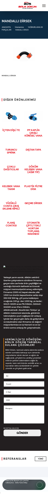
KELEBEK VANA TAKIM (11, 188)
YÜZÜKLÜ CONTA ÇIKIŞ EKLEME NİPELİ (11, 205)
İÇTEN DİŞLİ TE (11, 130)
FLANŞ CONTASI (11, 224)
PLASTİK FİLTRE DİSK (33, 188)
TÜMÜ (40, 459)
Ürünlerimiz (19, 27)
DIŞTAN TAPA (33, 149)
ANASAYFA (6, 27)
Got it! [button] (39, 483)
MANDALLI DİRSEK (22, 30)
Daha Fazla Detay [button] (21, 482)
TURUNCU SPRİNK (11, 151)
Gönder (22, 433)
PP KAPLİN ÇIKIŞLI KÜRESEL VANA (33, 132)
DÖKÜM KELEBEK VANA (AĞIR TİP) (33, 169)
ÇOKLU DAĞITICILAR (11, 168)
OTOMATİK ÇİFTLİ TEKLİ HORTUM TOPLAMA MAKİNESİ (33, 228)
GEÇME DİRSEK (33, 203)
